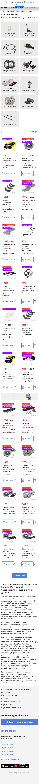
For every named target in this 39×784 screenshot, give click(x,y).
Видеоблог (5, 692)
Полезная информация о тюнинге (15, 689)
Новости (4, 698)
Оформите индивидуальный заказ (21, 722)
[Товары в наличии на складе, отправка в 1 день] (19, 396)
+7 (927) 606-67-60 (7, 748)
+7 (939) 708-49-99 (7, 744)
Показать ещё (19, 575)
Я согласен (19, 5)
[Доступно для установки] (21, 766)
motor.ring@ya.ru (11, 759)
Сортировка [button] (5, 132)
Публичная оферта (9, 695)
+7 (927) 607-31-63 (7, 754)
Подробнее (30, 2)
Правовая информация (10, 702)
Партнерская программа (11, 708)
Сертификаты (6, 705)
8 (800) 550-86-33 (7, 751)
